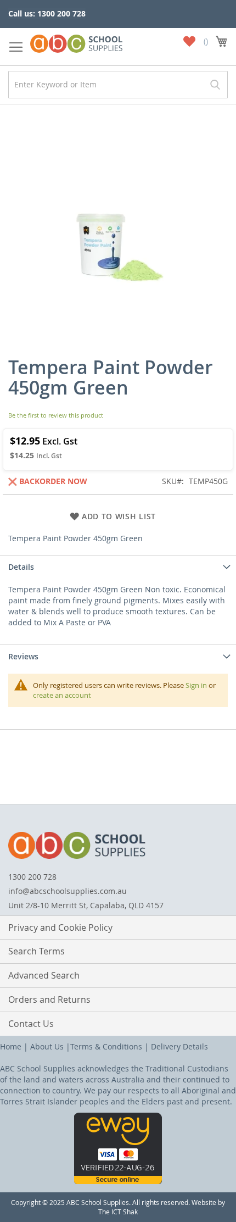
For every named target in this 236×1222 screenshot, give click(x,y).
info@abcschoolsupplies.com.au (67, 891)
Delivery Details (179, 1046)
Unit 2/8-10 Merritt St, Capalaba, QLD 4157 (86, 905)
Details (21, 567)
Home (10, 1046)
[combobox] (118, 84)
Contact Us (31, 1024)
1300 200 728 (32, 876)
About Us (47, 1046)
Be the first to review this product (55, 415)
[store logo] (76, 41)
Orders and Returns (49, 999)
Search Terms (36, 951)
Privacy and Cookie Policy (60, 927)
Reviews (23, 656)
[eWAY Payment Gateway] (118, 1181)
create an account (62, 695)
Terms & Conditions (106, 1046)
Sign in (196, 685)
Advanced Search (44, 975)
